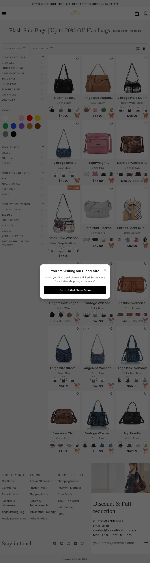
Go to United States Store (75, 290)
